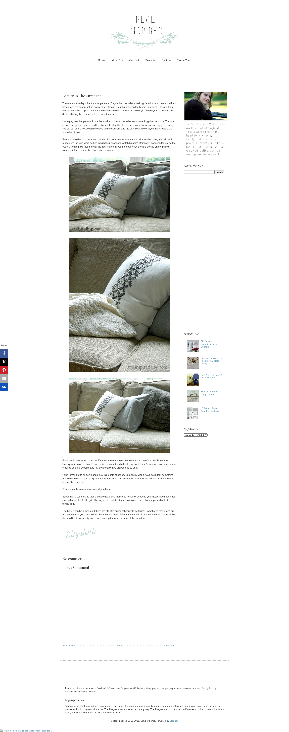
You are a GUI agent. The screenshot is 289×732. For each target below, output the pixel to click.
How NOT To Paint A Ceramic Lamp (211, 376)
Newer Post (69, 645)
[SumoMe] (4, 387)
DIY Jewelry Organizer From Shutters (209, 344)
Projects (150, 60)
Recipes (166, 60)
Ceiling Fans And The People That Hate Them (212, 361)
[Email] (4, 378)
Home (101, 60)
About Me (117, 60)
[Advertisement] (144, 76)
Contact (134, 60)
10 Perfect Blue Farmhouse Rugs (210, 410)
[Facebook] (4, 353)
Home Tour (184, 60)
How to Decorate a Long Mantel (210, 393)
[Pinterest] (4, 370)
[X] (4, 362)
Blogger (174, 720)
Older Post (170, 645)
